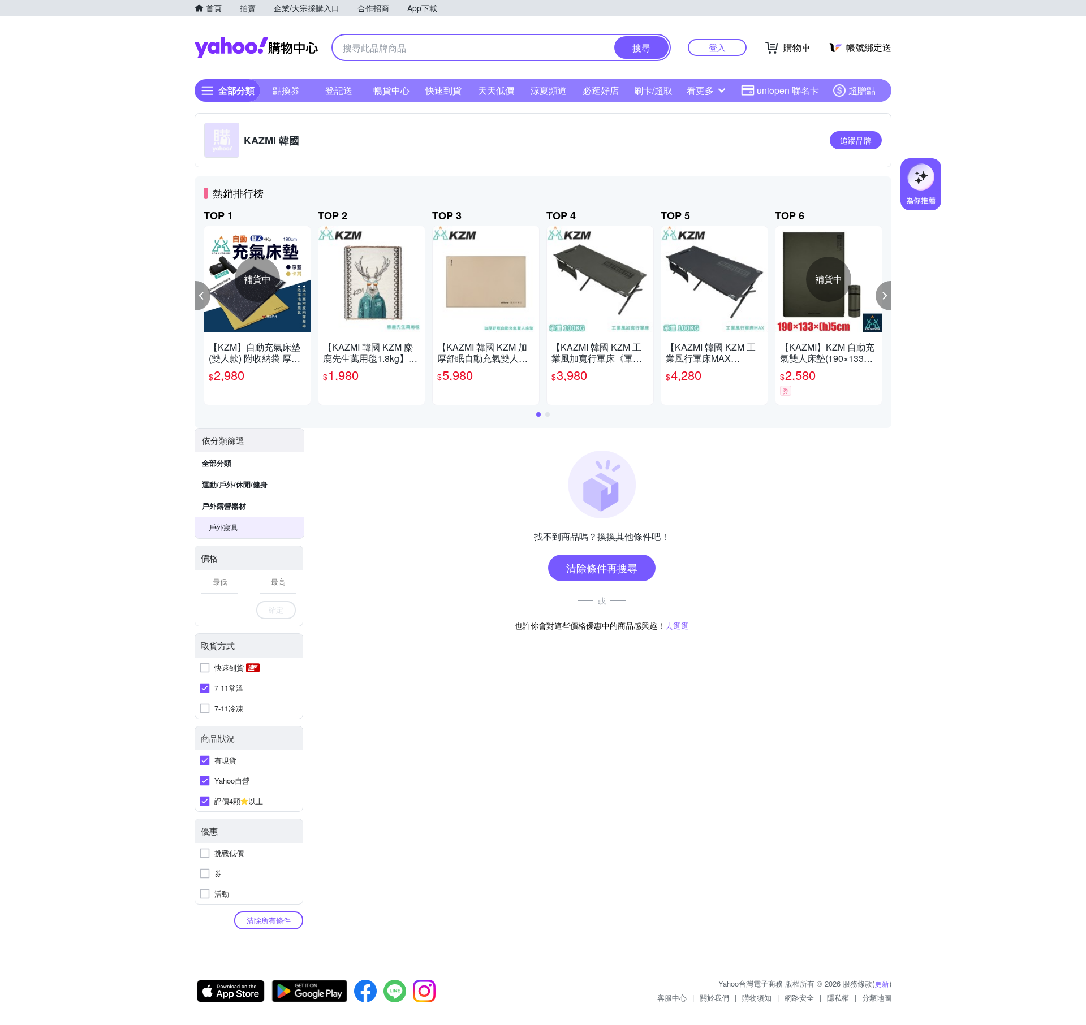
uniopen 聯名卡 (788, 90)
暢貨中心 (391, 90)
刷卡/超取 (653, 90)
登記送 (338, 90)
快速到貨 (443, 90)
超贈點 (862, 90)
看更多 (700, 90)
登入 (717, 47)
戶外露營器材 (224, 505)
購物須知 (757, 997)
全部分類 (216, 462)
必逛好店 (601, 90)
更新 (881, 983)
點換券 (286, 90)
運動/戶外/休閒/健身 (235, 484)
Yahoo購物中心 (256, 47)
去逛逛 (677, 625)
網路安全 (799, 997)
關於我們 (714, 997)
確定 (276, 609)
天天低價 (496, 90)
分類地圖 (876, 997)
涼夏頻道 (549, 90)
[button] (202, 295)
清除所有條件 (269, 920)
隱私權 (838, 997)
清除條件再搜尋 (601, 567)
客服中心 (672, 997)
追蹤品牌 (856, 140)
